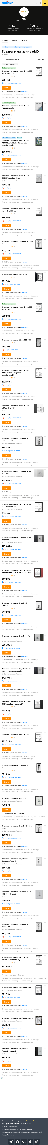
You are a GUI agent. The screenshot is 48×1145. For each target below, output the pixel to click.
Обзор (19, 138)
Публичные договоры (9, 1126)
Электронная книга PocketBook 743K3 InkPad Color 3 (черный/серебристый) (15, 142)
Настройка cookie (8, 1135)
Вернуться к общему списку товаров (18, 47)
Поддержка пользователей (11, 1132)
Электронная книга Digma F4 (14, 798)
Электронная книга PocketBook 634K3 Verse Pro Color (15, 177)
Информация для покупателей (31, 1132)
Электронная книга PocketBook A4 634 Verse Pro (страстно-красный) (16, 571)
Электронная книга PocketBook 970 (17, 734)
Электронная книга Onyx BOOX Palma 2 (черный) (15, 1050)
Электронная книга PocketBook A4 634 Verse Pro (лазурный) (16, 703)
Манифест (5, 1124)
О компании (6, 1121)
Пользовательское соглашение (20, 1124)
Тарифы (35, 1121)
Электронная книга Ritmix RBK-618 (16, 987)
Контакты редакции (18, 1121)
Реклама (29, 1121)
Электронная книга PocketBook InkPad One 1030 (15, 406)
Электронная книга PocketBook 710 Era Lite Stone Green (17, 505)
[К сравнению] (45, 68)
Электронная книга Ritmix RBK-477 (16, 340)
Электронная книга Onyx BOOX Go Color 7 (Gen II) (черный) (16, 670)
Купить (6, 88)
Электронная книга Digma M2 (14, 274)
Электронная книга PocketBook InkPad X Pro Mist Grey (15, 958)
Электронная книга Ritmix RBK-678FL (17, 1018)
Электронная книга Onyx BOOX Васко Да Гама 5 (15, 860)
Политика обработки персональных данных (17, 1129)
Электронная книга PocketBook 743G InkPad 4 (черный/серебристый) (15, 372)
